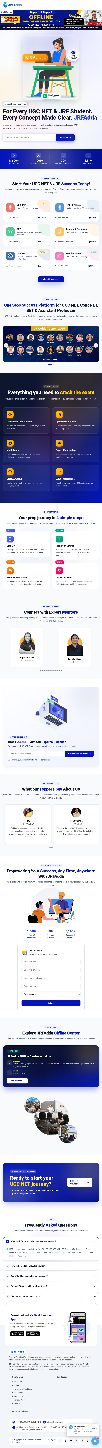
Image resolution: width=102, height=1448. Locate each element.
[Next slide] (99, 19)
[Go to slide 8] (53, 670)
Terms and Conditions (23, 1389)
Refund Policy (19, 1396)
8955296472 (25, 1422)
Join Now (64, 137)
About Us (18, 1382)
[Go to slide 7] (51, 670)
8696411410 (36, 1422)
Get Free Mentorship (78, 753)
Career (17, 1385)
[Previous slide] (3, 19)
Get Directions (16, 1081)
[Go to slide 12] (61, 670)
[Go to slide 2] (53, 364)
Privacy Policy (19, 1400)
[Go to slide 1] (50, 364)
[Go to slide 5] (48, 670)
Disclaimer (18, 1403)
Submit (51, 1003)
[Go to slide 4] (46, 670)
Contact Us (18, 1392)
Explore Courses (74, 1182)
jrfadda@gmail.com (55, 1422)
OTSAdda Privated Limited (37, 1440)
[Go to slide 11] (59, 670)
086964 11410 (19, 1072)
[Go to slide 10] (57, 670)
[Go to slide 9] (55, 670)
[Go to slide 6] (50, 670)
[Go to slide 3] (44, 670)
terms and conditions (41, 760)
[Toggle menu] (96, 5)
